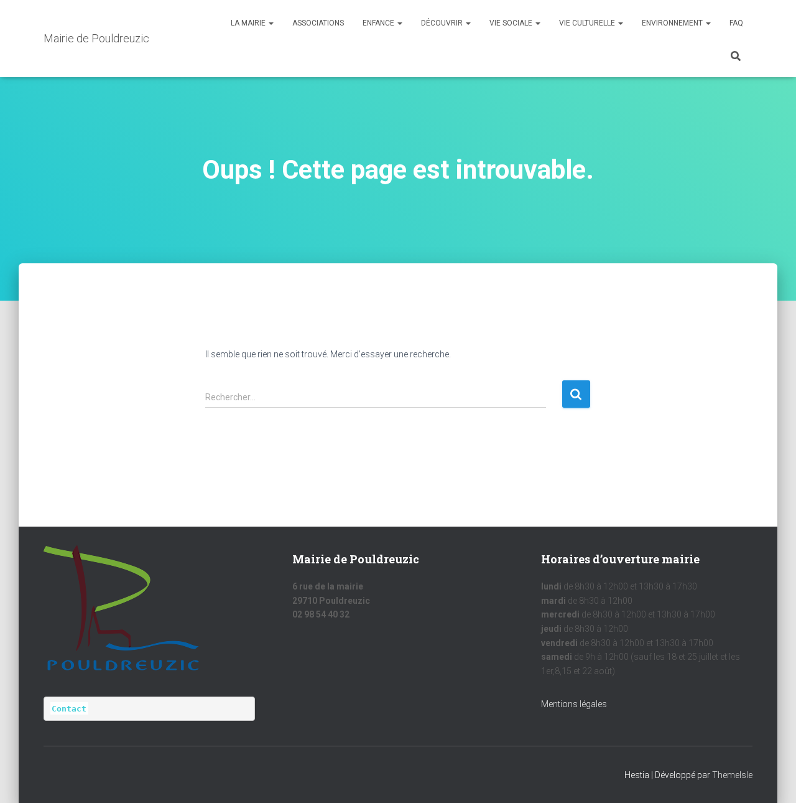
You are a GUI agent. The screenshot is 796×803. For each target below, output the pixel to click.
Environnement (673, 23)
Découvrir (443, 23)
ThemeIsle (732, 775)
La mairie (249, 23)
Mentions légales (574, 704)
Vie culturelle (588, 23)
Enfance (379, 23)
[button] (270, 23)
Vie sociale (511, 23)
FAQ (736, 23)
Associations (318, 23)
